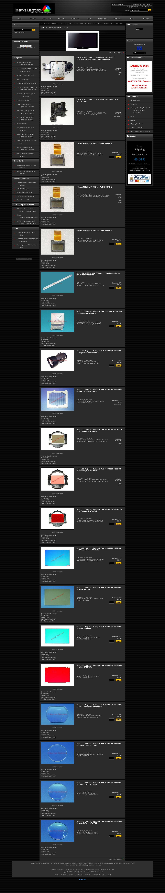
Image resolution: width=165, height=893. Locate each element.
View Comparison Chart (48, 94)
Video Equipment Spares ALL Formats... (26, 155)
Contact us (133, 104)
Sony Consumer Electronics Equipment (25, 129)
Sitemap (146, 18)
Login (149, 4)
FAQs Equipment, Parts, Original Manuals (26, 184)
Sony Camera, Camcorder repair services (27, 166)
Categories (47, 23)
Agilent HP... (75, 18)
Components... (103, 18)
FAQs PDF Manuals (23, 189)
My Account (134, 4)
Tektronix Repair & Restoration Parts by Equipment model (26, 222)
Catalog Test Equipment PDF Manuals (27, 216)
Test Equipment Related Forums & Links (27, 246)
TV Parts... (117, 18)
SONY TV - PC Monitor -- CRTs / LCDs (112, 23)
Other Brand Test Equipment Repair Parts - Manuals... (26, 119)
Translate (32, 48)
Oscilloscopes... (47, 18)
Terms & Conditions (136, 127)
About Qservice (135, 100)
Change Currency (139, 44)
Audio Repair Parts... (23, 79)
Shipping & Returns (136, 124)
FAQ (131, 18)
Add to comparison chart (48, 92)
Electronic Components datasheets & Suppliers (27, 240)
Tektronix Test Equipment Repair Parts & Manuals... (26, 149)
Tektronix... (61, 18)
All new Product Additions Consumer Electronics (25, 64)
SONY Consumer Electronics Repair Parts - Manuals (65, 23)
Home (19, 18)
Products (63, 874)
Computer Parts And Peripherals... (27, 83)
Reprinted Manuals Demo (24, 192)
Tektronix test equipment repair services (26, 173)
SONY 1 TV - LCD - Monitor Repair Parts (90, 23)
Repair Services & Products (25, 200)
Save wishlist (45, 90)
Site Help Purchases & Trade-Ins (140, 131)
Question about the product (49, 87)
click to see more (57, 84)
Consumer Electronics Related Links (26, 234)
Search (87, 874)
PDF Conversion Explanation (25, 196)
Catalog (109, 874)
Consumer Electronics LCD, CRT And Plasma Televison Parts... (27, 89)
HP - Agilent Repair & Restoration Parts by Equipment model (27, 210)
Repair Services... (22, 124)
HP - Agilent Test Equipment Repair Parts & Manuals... (26, 112)
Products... (33, 18)
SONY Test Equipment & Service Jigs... (26, 142)
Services (95, 874)
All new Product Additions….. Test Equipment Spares (27, 70)
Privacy (132, 120)
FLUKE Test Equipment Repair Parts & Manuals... (26, 106)
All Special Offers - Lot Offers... (26, 75)
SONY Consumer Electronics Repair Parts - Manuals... (26, 136)
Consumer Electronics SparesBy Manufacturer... (26, 95)
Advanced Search (19, 32)
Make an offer (45, 88)
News (132, 116)
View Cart (142, 4)
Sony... (89, 18)
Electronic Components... (24, 100)
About (71, 874)
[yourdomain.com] (34, 8)
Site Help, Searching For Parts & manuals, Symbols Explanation (140, 110)
